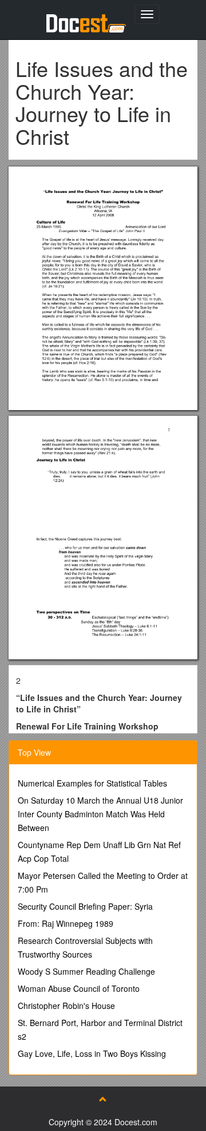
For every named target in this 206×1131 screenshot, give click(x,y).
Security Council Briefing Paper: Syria (85, 906)
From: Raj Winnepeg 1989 (65, 923)
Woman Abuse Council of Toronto (79, 988)
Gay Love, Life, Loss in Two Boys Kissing (92, 1053)
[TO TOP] (103, 1099)
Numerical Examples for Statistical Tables (92, 783)
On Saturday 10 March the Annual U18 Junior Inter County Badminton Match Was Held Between (100, 813)
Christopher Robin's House (66, 1005)
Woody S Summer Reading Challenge (86, 971)
